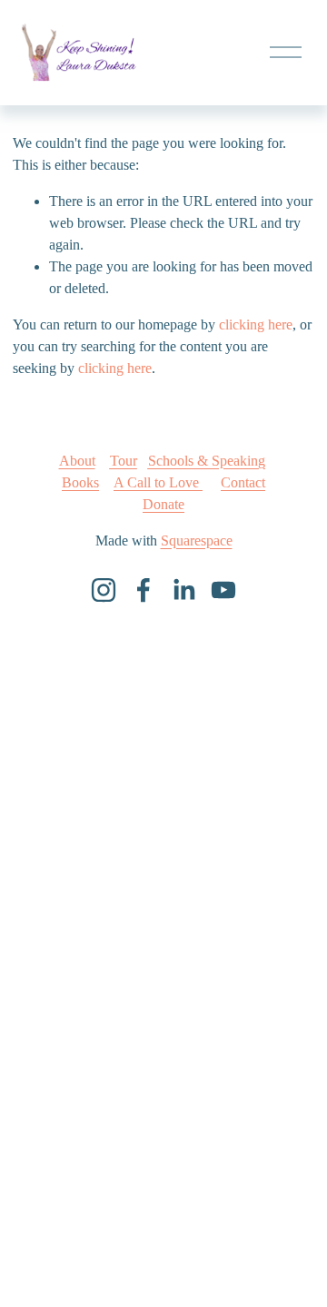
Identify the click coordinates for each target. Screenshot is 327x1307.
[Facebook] (143, 590)
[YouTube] (223, 590)
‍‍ (158, 482)
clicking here (255, 324)
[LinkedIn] (183, 590)
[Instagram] (103, 590)
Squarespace (197, 540)
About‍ (77, 460)
